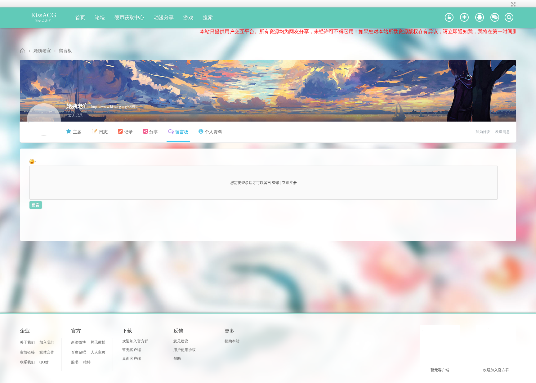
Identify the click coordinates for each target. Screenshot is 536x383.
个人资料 (213, 132)
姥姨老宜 (42, 50)
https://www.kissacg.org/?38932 (115, 107)
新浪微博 (78, 342)
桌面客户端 (131, 358)
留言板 (65, 50)
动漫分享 (164, 17)
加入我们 (46, 342)
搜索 (208, 17)
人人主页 (98, 352)
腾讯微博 (98, 342)
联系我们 (27, 362)
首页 (80, 17)
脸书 (74, 362)
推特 (87, 362)
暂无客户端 (131, 350)
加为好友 (483, 132)
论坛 (100, 17)
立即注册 (289, 182)
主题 (77, 132)
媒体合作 (46, 352)
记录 (128, 132)
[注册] (464, 17)
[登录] (449, 17)
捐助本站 (232, 341)
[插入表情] (33, 161)
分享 (153, 132)
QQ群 (44, 362)
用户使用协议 (184, 350)
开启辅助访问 (507, 4)
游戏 (188, 17)
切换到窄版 (512, 4)
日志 (103, 132)
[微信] (495, 17)
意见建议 (180, 341)
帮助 (177, 358)
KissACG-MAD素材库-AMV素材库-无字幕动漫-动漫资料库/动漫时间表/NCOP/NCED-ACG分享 (22, 50)
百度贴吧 (78, 352)
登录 (275, 182)
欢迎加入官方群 (135, 341)
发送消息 (502, 132)
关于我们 (27, 342)
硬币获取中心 (129, 17)
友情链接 (27, 352)
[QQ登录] (479, 17)
